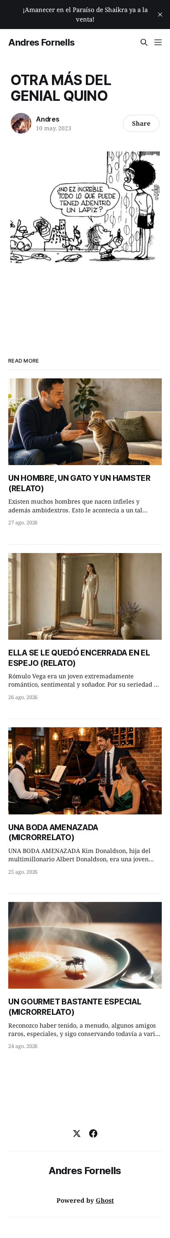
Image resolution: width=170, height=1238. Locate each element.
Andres (47, 119)
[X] (77, 1133)
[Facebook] (93, 1133)
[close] (160, 14)
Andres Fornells (41, 42)
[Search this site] (144, 42)
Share (141, 123)
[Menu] (158, 42)
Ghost (105, 1200)
